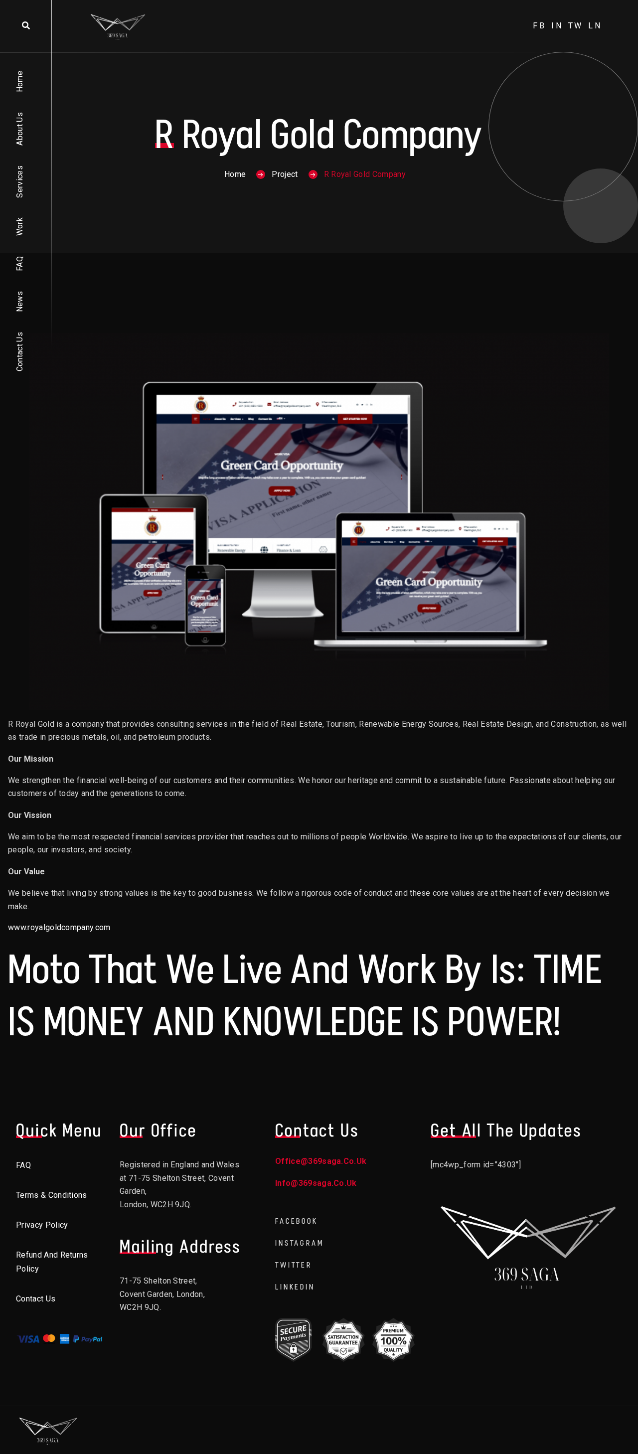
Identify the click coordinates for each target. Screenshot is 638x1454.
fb (539, 25)
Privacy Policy (42, 1225)
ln (595, 25)
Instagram (299, 1243)
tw (576, 25)
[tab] (319, 759)
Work (19, 226)
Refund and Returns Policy (52, 1262)
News (19, 301)
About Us (19, 129)
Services (19, 181)
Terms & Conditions (51, 1195)
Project (285, 174)
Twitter (293, 1265)
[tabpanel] (319, 911)
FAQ (19, 263)
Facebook (296, 1221)
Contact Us (19, 351)
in (557, 25)
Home (19, 81)
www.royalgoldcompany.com (59, 927)
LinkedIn (295, 1287)
